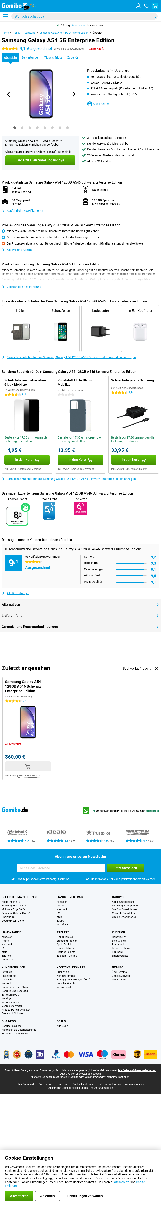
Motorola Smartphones (125, 913)
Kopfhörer (117, 952)
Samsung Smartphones (125, 905)
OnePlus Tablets (66, 952)
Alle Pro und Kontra (19, 249)
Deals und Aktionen (13, 1013)
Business (9, 1021)
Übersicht (98, 32)
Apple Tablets (64, 944)
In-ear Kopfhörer (121, 948)
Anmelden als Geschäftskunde (19, 1029)
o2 (58, 913)
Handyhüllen (119, 937)
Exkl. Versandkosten (136, 469)
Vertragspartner (66, 987)
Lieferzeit (7, 979)
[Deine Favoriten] (147, 6)
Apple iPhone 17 (11, 901)
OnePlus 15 (8, 916)
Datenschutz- (121, 1182)
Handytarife (11, 932)
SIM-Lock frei (101, 104)
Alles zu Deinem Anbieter (16, 1009)
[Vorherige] (8, 94)
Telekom (61, 920)
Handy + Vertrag (70, 897)
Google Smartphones (124, 916)
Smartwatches (120, 955)
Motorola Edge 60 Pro (14, 909)
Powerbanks (119, 944)
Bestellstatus (9, 975)
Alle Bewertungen (18, 593)
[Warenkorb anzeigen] (155, 6)
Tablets (63, 932)
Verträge (6, 998)
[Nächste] (73, 94)
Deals (61, 1021)
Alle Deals (62, 1026)
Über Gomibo (119, 972)
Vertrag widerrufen (12, 1006)
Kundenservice (13, 967)
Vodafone (62, 924)
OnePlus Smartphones (124, 909)
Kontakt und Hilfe (71, 967)
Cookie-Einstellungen (84, 1084)
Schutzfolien (119, 940)
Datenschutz (119, 979)
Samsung (30, 32)
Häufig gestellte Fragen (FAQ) (73, 979)
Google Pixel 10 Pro (13, 920)
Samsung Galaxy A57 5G (16, 913)
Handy (16, 32)
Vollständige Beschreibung (24, 286)
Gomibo (117, 967)
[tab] (14, 127)
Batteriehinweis (10, 994)
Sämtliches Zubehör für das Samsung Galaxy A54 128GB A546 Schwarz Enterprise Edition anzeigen (71, 357)
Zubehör (118, 932)
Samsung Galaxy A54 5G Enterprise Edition (64, 32)
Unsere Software (121, 975)
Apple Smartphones (123, 901)
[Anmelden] (138, 6)
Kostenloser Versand (29, 469)
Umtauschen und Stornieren (17, 987)
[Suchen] (154, 16)
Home (5, 32)
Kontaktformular (66, 975)
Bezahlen (7, 972)
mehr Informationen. (118, 1077)
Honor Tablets (65, 937)
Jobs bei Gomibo (66, 983)
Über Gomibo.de (26, 1084)
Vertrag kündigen (11, 1002)
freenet (61, 905)
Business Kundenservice (15, 1033)
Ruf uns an (63, 972)
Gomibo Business (11, 1026)
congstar (62, 901)
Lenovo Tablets (65, 948)
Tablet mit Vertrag (67, 955)
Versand (6, 983)
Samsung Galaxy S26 (14, 905)
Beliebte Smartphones (19, 897)
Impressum (62, 1084)
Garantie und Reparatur (15, 990)
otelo (59, 916)
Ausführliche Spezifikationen (25, 210)
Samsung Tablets (67, 940)
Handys (118, 897)
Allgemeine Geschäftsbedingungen (68, 1087)
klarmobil (62, 909)
